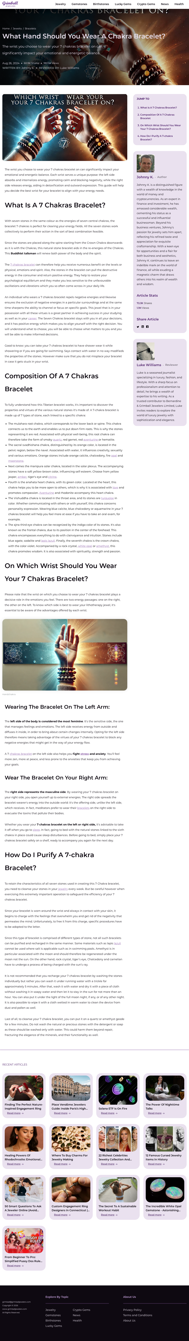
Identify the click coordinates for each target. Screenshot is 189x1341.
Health (179, 4)
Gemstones (79, 4)
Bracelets (30, 28)
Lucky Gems (123, 4)
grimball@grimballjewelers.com (16, 1302)
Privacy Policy (132, 1310)
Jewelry (60, 4)
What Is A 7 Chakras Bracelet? (158, 108)
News (165, 4)
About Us (129, 1320)
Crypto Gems (146, 4)
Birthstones (101, 4)
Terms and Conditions (137, 1315)
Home (6, 28)
